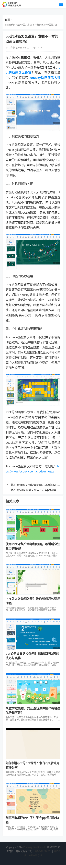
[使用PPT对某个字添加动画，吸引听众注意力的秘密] (33, 524)
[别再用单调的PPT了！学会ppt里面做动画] (33, 798)
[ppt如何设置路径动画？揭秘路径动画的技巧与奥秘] (33, 634)
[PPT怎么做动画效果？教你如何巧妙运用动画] (33, 579)
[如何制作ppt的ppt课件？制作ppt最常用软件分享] (33, 743)
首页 (7, 19)
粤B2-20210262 (43, 851)
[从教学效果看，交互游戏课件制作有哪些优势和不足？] (33, 688)
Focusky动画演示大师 (35, 847)
